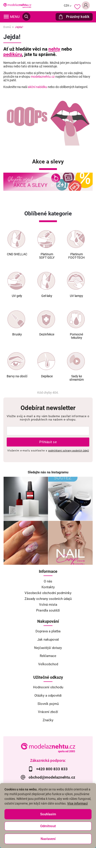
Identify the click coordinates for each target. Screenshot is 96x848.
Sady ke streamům (76, 378)
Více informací (77, 803)
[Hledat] (26, 17)
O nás (48, 581)
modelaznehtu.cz (43, 76)
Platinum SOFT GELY (46, 256)
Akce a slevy (48, 161)
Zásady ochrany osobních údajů (48, 599)
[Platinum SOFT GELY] (46, 239)
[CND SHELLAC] (16, 239)
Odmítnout (48, 826)
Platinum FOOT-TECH (76, 256)
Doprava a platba (48, 631)
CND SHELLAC (17, 254)
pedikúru (12, 54)
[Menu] (6, 16)
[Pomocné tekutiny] (76, 319)
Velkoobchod (48, 664)
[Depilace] (46, 361)
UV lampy (76, 296)
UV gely (17, 296)
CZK (66, 5)
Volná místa (48, 605)
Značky (48, 720)
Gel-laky (46, 296)
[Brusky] (16, 319)
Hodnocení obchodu (48, 687)
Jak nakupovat (48, 640)
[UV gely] (16, 281)
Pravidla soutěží (48, 610)
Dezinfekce (46, 334)
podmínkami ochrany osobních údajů (68, 450)
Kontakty (48, 587)
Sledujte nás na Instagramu (48, 472)
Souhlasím (48, 814)
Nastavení (48, 839)
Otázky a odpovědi (48, 695)
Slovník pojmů (48, 704)
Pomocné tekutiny (76, 336)
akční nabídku (37, 87)
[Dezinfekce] (46, 319)
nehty (54, 49)
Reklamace (48, 656)
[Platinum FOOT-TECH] (76, 239)
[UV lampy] (76, 281)
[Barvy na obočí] (16, 361)
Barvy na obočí (17, 376)
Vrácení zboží (48, 712)
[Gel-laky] (46, 281)
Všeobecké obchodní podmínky (48, 593)
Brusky (17, 334)
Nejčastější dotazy (48, 648)
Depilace (47, 376)
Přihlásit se (48, 442)
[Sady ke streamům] (76, 361)
